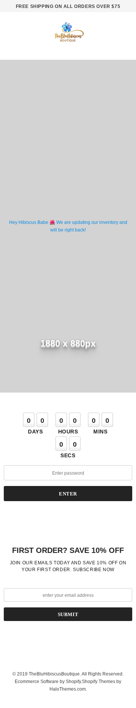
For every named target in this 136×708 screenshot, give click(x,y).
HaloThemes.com (67, 689)
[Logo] (68, 35)
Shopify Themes (98, 681)
